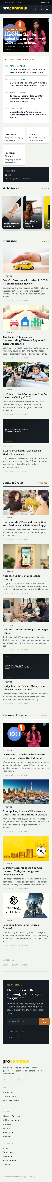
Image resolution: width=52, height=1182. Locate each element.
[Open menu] (46, 8)
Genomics (7, 1136)
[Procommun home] (15, 8)
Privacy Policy (9, 1160)
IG (12, 1080)
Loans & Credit (9, 1096)
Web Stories (8, 1152)
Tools (5, 1104)
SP (25, 1080)
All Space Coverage (12, 1116)
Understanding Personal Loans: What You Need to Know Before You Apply (28, 115)
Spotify (13, 1037)
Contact (6, 1164)
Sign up (44, 1021)
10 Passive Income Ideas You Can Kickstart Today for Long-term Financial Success (26, 99)
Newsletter (44, 2)
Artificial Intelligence (12, 1120)
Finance (6, 1128)
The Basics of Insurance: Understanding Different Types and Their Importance (24, 340)
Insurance (7, 1092)
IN (5, 1080)
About (5, 1148)
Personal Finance (11, 1100)
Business (7, 1124)
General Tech (9, 1132)
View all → (43, 188)
